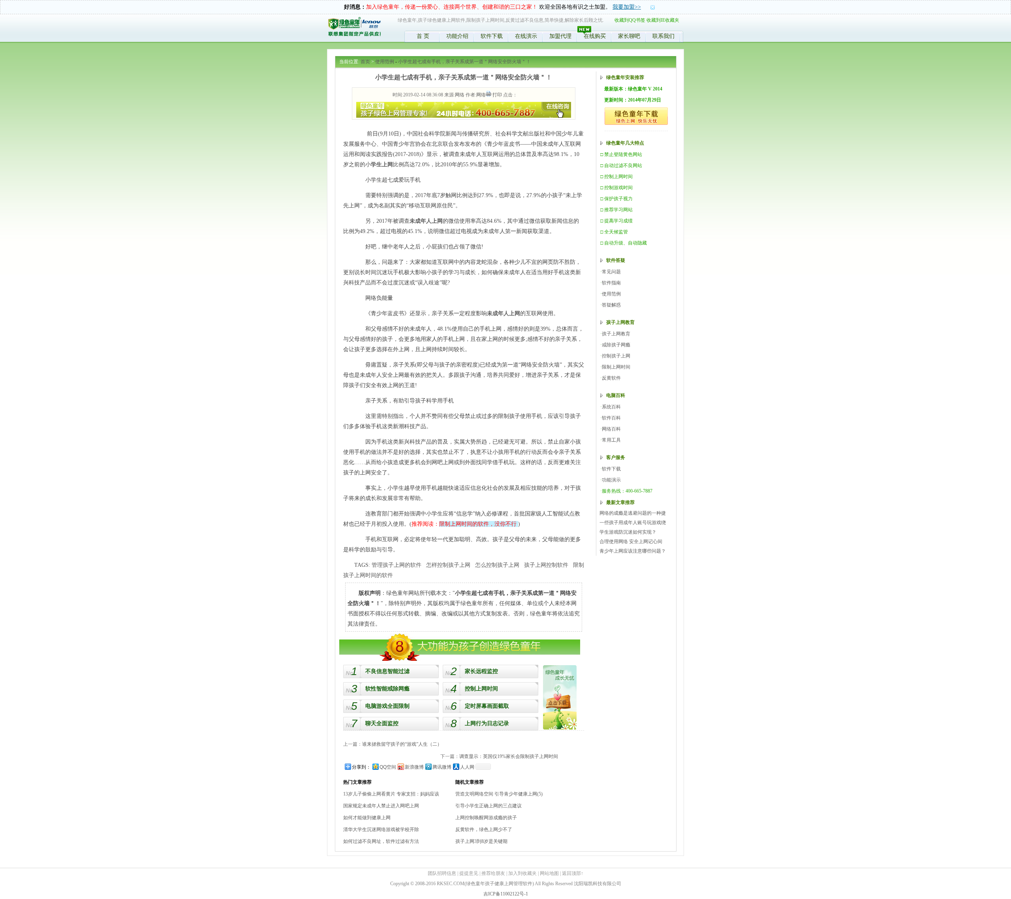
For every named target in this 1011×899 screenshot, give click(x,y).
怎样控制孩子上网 (448, 565)
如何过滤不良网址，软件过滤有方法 (381, 841)
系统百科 (611, 407)
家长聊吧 (629, 36)
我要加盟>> (627, 7)
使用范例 (384, 61)
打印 (497, 95)
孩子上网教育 (616, 334)
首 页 (423, 36)
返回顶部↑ (572, 873)
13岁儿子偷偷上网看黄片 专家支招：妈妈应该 (391, 794)
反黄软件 (611, 378)
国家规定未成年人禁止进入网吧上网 (381, 806)
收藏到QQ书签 (629, 20)
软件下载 (492, 36)
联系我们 (663, 36)
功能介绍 (457, 36)
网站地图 (549, 873)
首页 (365, 61)
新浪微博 (414, 767)
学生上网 (382, 164)
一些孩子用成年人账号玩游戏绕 (632, 522)
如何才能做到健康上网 (367, 817)
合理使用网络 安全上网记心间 (630, 541)
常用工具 (611, 440)
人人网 (467, 767)
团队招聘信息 (442, 873)
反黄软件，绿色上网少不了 (483, 829)
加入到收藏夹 (522, 873)
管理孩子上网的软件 (396, 565)
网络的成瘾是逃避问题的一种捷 (632, 513)
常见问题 (611, 272)
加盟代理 (560, 36)
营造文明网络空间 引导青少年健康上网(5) (499, 794)
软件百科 (611, 418)
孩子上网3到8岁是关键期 (481, 841)
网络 (459, 95)
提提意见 (468, 873)
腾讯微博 (441, 767)
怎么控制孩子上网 (497, 565)
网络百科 (611, 429)
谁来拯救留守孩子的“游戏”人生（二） (402, 744)
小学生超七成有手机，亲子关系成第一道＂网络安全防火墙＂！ (464, 61)
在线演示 (526, 36)
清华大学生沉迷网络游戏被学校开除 (381, 829)
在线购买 (595, 36)
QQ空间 (388, 767)
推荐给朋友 (493, 873)
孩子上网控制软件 (546, 565)
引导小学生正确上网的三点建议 (488, 806)
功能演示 (611, 480)
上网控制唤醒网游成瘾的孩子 (486, 817)
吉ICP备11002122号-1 (505, 894)
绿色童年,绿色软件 (636, 116)
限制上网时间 (616, 367)
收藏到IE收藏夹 (662, 20)
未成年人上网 (426, 221)
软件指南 (611, 283)
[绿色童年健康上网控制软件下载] (560, 697)
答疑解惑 (611, 305)
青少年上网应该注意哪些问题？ (632, 551)
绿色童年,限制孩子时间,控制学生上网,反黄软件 (354, 28)
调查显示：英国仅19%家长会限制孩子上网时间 (508, 756)
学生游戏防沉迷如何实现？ (627, 532)
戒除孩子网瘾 (616, 345)
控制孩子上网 (616, 356)
